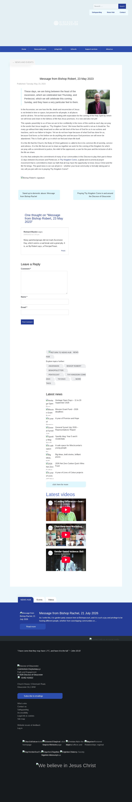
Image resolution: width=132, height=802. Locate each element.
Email (24, 307)
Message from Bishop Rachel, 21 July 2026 (68, 613)
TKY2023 (61, 379)
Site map (21, 719)
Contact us (22, 706)
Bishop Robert (74, 366)
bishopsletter (56, 370)
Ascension (54, 366)
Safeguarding (22, 710)
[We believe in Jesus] (66, 765)
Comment (26, 269)
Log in (19, 728)
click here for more (60, 484)
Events (40, 600)
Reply (63, 251)
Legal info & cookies (25, 716)
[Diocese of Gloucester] (66, 23)
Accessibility (22, 713)
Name (24, 297)
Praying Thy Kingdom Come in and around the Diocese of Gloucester (95, 194)
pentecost (54, 375)
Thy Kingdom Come (68, 160)
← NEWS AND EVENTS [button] (23, 62)
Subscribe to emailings (33, 696)
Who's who (22, 703)
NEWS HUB (25, 600)
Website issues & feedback (28, 725)
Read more (31, 626)
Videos (51, 600)
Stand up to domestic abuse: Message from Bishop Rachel (37, 194)
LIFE (48, 651)
